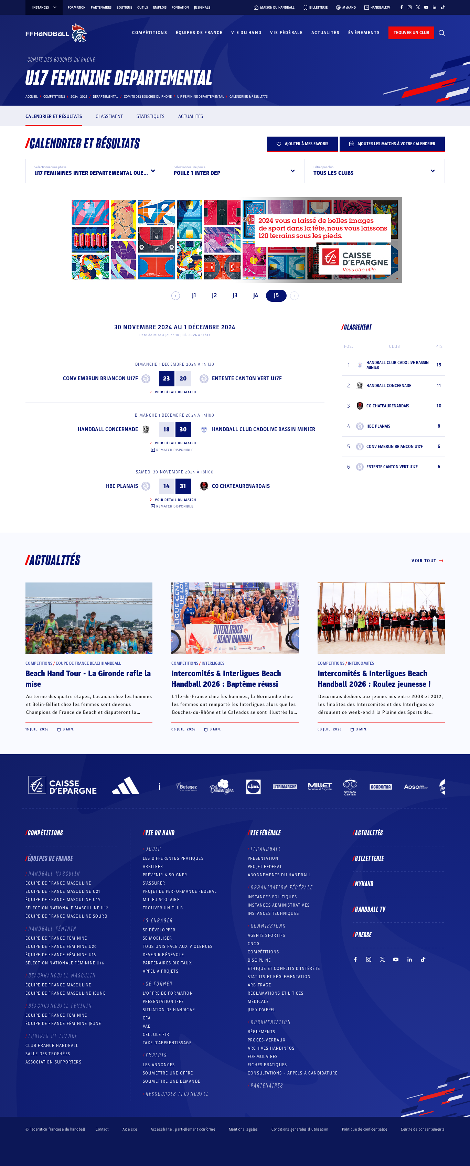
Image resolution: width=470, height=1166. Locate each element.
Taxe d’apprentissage (167, 1042)
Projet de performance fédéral (180, 891)
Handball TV (370, 909)
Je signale (202, 8)
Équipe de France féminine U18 (60, 954)
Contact (102, 1129)
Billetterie (369, 858)
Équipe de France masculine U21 (62, 891)
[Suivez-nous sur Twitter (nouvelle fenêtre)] (418, 7)
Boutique (124, 8)
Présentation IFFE (163, 1001)
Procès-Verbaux (267, 1040)
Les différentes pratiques (173, 858)
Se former (159, 984)
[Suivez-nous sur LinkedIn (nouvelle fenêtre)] (434, 7)
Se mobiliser (157, 938)
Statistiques (150, 116)
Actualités (325, 32)
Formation (77, 8)
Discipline (259, 960)
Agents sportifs (266, 935)
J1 (194, 295)
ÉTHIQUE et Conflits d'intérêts (284, 968)
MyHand (364, 884)
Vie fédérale (286, 32)
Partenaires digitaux (167, 963)
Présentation (263, 858)
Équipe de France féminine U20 (61, 946)
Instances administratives (279, 905)
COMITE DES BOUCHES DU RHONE (148, 97)
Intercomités (361, 663)
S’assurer (154, 883)
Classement (109, 116)
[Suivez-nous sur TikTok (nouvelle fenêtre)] (443, 7)
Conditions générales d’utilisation (299, 1129)
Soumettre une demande (171, 1081)
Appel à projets (161, 971)
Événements (364, 32)
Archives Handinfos (271, 1048)
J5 (276, 295)
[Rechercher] (442, 33)
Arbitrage (259, 985)
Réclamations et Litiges (276, 993)
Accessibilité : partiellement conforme (183, 1129)
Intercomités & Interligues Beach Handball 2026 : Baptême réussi (226, 679)
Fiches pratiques (267, 1064)
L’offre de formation (168, 993)
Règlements (261, 1031)
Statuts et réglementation (279, 976)
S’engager (159, 920)
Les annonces (159, 1064)
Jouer (153, 849)
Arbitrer (153, 866)
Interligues (213, 663)
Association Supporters (53, 1062)
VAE (147, 1026)
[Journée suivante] (294, 295)
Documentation (271, 1022)
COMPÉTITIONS (263, 952)
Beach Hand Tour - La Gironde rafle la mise (88, 679)
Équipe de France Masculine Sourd (66, 916)
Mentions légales (243, 1129)
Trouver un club (163, 908)
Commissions (268, 926)
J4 (255, 295)
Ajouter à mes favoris (306, 143)
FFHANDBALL (266, 849)
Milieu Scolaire (161, 899)
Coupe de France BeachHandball (88, 663)
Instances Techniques (273, 913)
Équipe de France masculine (58, 883)
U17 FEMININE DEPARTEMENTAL (200, 97)
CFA (147, 1018)
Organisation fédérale (282, 887)
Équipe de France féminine (56, 938)
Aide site (129, 1129)
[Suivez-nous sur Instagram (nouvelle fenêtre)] (410, 7)
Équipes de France (199, 32)
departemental (105, 97)
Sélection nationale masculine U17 (67, 908)
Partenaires (101, 8)
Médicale (258, 1001)
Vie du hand (246, 32)
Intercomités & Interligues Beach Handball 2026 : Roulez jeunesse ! (374, 679)
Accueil (31, 97)
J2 (214, 295)
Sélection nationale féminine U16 (64, 963)
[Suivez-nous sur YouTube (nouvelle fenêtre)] (426, 7)
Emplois (160, 8)
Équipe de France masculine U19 (62, 899)
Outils (142, 8)
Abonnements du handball (279, 875)
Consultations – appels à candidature (293, 1073)
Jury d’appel (262, 1009)
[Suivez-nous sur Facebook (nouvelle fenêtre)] (401, 7)
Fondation (180, 8)
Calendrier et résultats (53, 116)
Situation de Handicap (169, 1009)
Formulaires (263, 1056)
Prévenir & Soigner (165, 875)
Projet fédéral (265, 866)
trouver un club (411, 32)
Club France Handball (52, 1045)
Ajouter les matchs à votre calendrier (396, 143)
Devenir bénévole (163, 954)
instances (40, 8)
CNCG (253, 943)
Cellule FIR (156, 1034)
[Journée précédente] (175, 295)
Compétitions (149, 32)
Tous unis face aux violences (178, 946)
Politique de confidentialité (364, 1129)
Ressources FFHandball (177, 1094)
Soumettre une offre (168, 1073)
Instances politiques (272, 897)
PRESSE (363, 935)
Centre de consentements (423, 1129)
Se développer (159, 930)
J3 (235, 295)
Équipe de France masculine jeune (65, 993)
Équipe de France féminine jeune (63, 1023)
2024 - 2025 (79, 97)
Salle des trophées (48, 1053)
